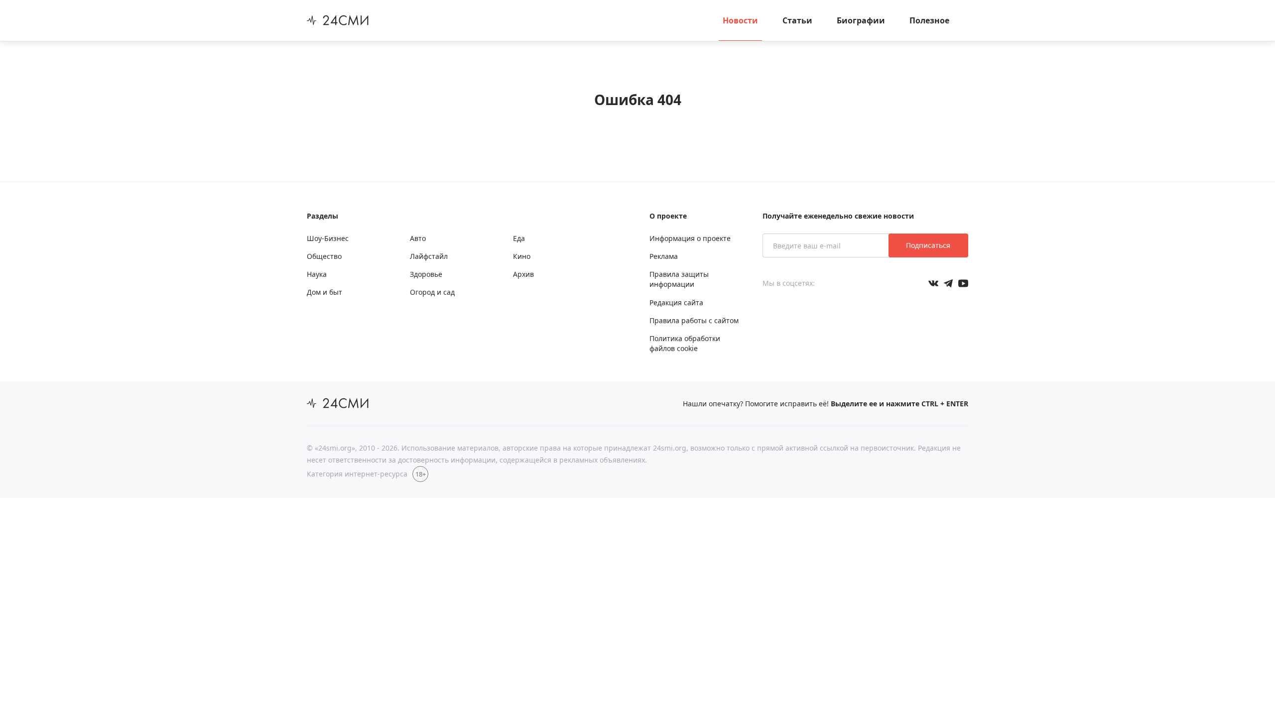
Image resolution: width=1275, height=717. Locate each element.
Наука (317, 274)
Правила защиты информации (679, 279)
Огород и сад (432, 292)
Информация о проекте (690, 238)
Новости (740, 20)
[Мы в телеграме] (948, 283)
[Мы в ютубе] (963, 283)
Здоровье (426, 274)
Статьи (797, 20)
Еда (519, 238)
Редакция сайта (676, 302)
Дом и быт (324, 292)
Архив (523, 274)
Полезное (929, 20)
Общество (324, 256)
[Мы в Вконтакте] (933, 283)
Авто (418, 238)
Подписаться (928, 245)
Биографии (861, 20)
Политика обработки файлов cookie (684, 343)
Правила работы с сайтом (694, 320)
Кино (521, 256)
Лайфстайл (429, 256)
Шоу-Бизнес (328, 238)
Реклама (663, 256)
